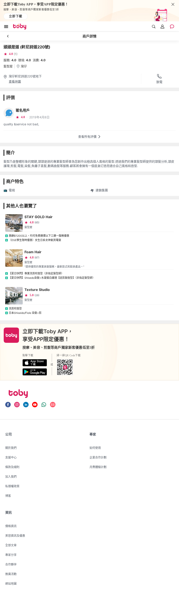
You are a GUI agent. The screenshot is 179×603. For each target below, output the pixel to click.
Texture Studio (37, 289)
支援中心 (11, 457)
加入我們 (11, 476)
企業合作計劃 (98, 457)
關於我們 (11, 447)
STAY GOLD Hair (38, 217)
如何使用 (95, 447)
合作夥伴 (11, 564)
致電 (159, 82)
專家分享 (11, 554)
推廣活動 (11, 574)
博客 (8, 495)
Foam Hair (32, 252)
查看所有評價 (87, 136)
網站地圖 (11, 583)
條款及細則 (12, 467)
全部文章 (11, 545)
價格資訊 (11, 526)
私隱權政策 (12, 486)
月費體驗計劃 (98, 467)
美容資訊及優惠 (15, 535)
